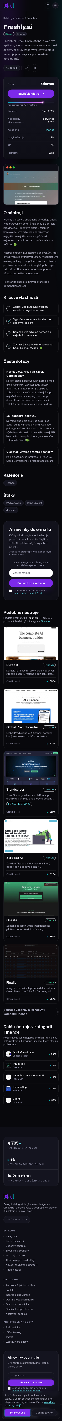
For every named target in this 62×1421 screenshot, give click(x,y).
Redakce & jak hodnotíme (20, 1285)
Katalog (7, 18)
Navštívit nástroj (29, 93)
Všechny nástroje (16, 1245)
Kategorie (11, 1236)
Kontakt (10, 1290)
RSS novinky (13, 1327)
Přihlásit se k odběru (31, 583)
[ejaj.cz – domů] (8, 5)
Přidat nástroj (13, 1269)
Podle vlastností (15, 1241)
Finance (19, 18)
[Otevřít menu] (55, 5)
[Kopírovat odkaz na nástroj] (26, 68)
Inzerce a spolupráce (18, 1294)
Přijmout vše (17, 1412)
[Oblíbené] (48, 5)
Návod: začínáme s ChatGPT (22, 1264)
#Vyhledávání (13, 502)
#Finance (11, 510)
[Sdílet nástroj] (34, 68)
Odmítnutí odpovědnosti (19, 1309)
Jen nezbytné (44, 1412)
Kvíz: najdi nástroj (15, 1255)
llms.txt (9, 1337)
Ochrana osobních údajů (20, 1299)
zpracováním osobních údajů (27, 593)
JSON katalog (13, 1332)
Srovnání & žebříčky (17, 1250)
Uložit (13, 67)
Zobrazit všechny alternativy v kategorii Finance (24, 1012)
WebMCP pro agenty (17, 1341)
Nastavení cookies (16, 1313)
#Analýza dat (34, 502)
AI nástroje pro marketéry (20, 1260)
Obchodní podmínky (17, 1304)
